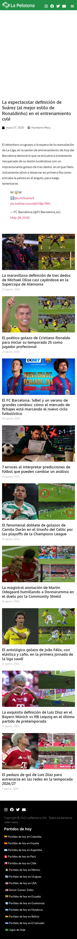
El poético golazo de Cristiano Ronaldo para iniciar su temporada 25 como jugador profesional (36, 342)
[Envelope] (64, 6)
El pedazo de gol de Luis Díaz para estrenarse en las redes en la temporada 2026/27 (37, 779)
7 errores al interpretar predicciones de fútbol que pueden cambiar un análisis (36, 469)
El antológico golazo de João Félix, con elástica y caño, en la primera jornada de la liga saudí (37, 654)
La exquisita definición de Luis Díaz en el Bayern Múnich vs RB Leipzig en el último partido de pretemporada (38, 716)
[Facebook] (52, 6)
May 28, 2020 (20, 217)
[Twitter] (58, 6)
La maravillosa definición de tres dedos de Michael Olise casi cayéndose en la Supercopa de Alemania (36, 279)
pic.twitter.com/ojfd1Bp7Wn (30, 203)
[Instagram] (46, 6)
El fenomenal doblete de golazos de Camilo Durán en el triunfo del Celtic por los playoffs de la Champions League (37, 529)
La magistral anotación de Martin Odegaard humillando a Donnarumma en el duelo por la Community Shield (38, 592)
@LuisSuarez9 (24, 198)
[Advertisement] (38, 52)
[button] (72, 6)
